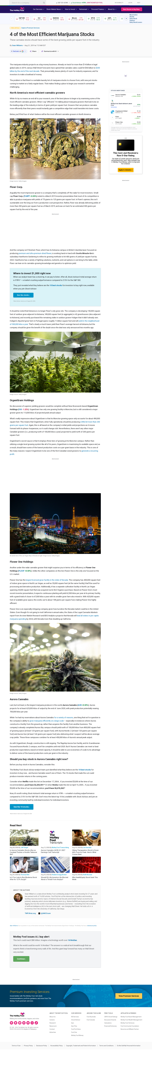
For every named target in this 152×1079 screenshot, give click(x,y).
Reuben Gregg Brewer (59, 874)
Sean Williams (17, 45)
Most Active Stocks (133, 16)
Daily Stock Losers (136, 22)
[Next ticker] (126, 18)
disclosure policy (91, 925)
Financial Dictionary (110, 1026)
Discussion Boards (110, 1020)
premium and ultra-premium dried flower (35, 253)
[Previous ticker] (11, 18)
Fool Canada (91, 1020)
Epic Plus (74, 1026)
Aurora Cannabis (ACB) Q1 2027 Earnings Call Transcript (53, 851)
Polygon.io (33, 1029)
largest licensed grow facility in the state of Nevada (47, 580)
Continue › (21, 959)
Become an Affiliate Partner (130, 1029)
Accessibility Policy (56, 1045)
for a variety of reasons (63, 717)
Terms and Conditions (106, 1045)
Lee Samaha (87, 847)
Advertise (53, 1032)
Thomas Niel (25, 874)
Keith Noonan (87, 874)
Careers (52, 1020)
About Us (53, 1017)
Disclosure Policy (41, 1045)
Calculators (108, 1023)
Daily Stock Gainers (133, 19)
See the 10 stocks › (22, 807)
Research (53, 1023)
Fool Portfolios (76, 1029)
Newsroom (53, 1026)
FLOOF (21, 571)
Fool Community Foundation (130, 1026)
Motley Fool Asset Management (131, 1017)
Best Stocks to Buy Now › (131, 9)
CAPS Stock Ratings (110, 1017)
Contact (52, 1029)
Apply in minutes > (126, 170)
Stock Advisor (75, 1020)
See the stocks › (23, 295)
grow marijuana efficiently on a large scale (47, 721)
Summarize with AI (50, 51)
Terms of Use (16, 1045)
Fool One (74, 1032)
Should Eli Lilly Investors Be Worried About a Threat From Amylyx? (54, 878)
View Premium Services (129, 996)
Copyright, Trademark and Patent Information (81, 1045)
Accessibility (119, 2)
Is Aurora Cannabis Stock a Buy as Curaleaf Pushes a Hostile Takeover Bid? (23, 852)
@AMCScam (46, 913)
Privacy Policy (28, 1045)
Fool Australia (91, 1017)
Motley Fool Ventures (127, 1023)
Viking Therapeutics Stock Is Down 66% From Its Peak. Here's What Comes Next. (85, 852)
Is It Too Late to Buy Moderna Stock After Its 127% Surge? (23, 878)
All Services (75, 1017)
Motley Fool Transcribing (60, 847)
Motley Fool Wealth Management (131, 1020)
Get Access (114, 107)
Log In (130, 2)
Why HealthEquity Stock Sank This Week (85, 878)
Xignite (26, 1029)
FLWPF (27, 196)
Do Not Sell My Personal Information (128, 1045)
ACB (80, 705)
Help (138, 2)
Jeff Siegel (24, 847)
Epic (72, 1023)
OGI (20, 409)
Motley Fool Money (77, 1035)
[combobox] (27, 2)
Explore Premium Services (31, 28)
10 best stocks (56, 285)
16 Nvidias (72, 940)
